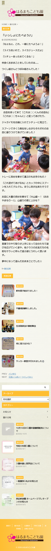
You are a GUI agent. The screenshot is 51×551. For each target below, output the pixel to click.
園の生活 (17, 525)
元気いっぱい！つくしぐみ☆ (21, 377)
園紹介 (8, 525)
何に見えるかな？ (24, 343)
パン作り (12, 374)
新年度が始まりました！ (27, 290)
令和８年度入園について (27, 446)
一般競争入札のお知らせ (27, 481)
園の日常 (7, 268)
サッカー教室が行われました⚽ (30, 361)
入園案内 (27, 525)
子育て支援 (37, 525)
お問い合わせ (28, 528)
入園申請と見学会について (28, 463)
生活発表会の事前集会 (26, 326)
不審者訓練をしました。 (27, 308)
